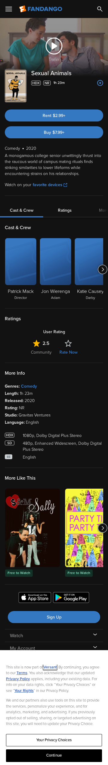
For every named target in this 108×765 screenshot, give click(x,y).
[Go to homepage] (41, 9)
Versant (50, 667)
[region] (54, 707)
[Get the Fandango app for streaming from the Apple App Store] (34, 598)
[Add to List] (100, 83)
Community (41, 352)
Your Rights (24, 690)
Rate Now (68, 352)
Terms (21, 673)
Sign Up (54, 617)
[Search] (100, 9)
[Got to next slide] (102, 269)
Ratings (65, 210)
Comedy (29, 386)
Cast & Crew (21, 210)
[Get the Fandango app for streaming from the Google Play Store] (71, 598)
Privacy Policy (18, 679)
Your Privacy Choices (54, 740)
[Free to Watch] (32, 527)
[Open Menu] (8, 9)
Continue (54, 755)
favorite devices (47, 184)
